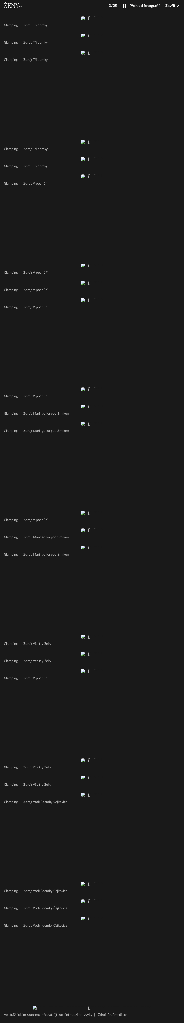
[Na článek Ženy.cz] (13, 5)
